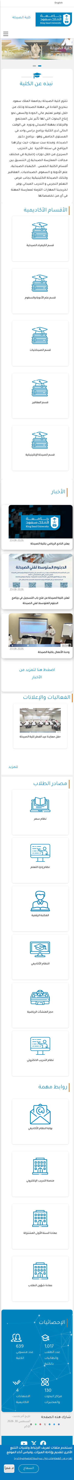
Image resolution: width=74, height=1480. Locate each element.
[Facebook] (59, 1426)
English (59, 3)
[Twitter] (45, 1426)
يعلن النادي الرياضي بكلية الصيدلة (50, 544)
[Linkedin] (49, 1426)
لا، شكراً (9, 1468)
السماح (28, 1468)
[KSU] (54, 18)
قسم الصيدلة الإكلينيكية (40, 455)
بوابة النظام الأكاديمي (40, 1128)
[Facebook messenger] (54, 1426)
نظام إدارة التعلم (40, 867)
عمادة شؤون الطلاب (40, 1285)
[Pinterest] (40, 1426)
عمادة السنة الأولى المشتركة (40, 1233)
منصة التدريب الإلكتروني (40, 1181)
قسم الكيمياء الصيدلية (40, 245)
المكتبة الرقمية (40, 915)
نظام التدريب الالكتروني (40, 1060)
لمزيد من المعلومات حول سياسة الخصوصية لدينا (43, 1458)
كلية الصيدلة (21, 18)
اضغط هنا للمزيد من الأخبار (37, 674)
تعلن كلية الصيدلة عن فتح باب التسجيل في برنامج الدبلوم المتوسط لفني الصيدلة (40, 601)
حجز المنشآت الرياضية (40, 1012)
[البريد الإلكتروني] (31, 1426)
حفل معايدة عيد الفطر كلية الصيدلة (40, 737)
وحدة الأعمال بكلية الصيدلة (53, 652)
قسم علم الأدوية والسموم (40, 298)
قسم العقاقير (40, 402)
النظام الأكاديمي (40, 964)
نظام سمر (40, 819)
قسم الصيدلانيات (40, 350)
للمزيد (13, 767)
